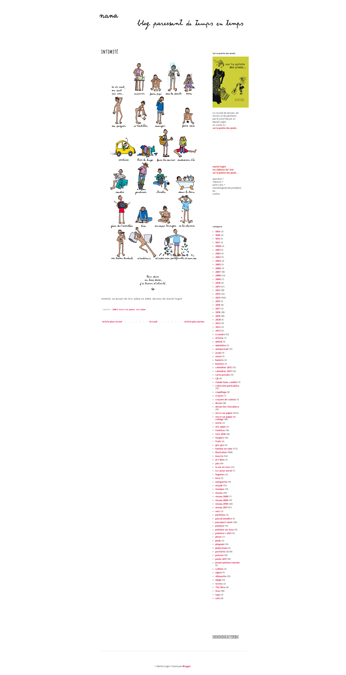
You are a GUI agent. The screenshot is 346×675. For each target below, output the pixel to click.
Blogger (187, 666)
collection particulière (227, 385)
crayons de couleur (225, 399)
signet (218, 572)
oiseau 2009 (221, 500)
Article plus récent (112, 321)
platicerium (221, 548)
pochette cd (221, 551)
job (217, 463)
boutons (219, 363)
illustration (221, 452)
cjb (217, 378)
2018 (217, 312)
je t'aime (220, 459)
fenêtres (220, 430)
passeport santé (223, 522)
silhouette (220, 576)
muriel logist (219, 166)
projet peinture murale (227, 562)
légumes (220, 474)
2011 (217, 286)
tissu (217, 591)
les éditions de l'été (223, 169)
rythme (219, 569)
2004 (115, 309)
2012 (217, 290)
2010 (217, 283)
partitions (220, 515)
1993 (217, 238)
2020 (218, 319)
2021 (217, 323)
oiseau (218, 493)
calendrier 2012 (223, 367)
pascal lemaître (223, 518)
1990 (217, 235)
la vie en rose (222, 467)
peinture (219, 525)
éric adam (141, 309)
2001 (217, 250)
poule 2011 (221, 559)
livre (217, 478)
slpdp (218, 580)
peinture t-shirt (223, 533)
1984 (217, 231)
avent (218, 356)
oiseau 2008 (221, 496)
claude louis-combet (226, 382)
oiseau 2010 (221, 504)
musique (219, 489)
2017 (217, 308)
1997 (217, 242)
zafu (217, 598)
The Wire (220, 587)
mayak (219, 485)
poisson (219, 555)
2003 (218, 257)
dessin (218, 403)
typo (217, 594)
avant (218, 352)
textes (219, 583)
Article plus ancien (194, 321)
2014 (217, 297)
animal (218, 341)
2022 (218, 327)
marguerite (221, 482)
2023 (218, 330)
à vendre (220, 334)
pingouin (219, 544)
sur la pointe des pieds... (225, 128)
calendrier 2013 (223, 371)
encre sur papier (127, 309)
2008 (218, 275)
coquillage (221, 392)
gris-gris (219, 445)
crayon (219, 395)
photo (218, 536)
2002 (218, 253)
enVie (218, 423)
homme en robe (223, 448)
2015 (217, 301)
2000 (218, 246)
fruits (218, 441)
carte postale (222, 374)
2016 (217, 305)
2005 (218, 264)
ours (217, 511)
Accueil (153, 321)
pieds (218, 540)
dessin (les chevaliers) (227, 406)
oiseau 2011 (221, 507)
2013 (217, 294)
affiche (219, 338)
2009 (218, 279)
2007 (218, 272)
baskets (219, 360)
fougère (219, 437)
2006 (218, 268)
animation (220, 345)
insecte (219, 456)
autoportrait (221, 349)
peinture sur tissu (224, 529)
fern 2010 (220, 434)
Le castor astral (223, 470)
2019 (217, 316)
